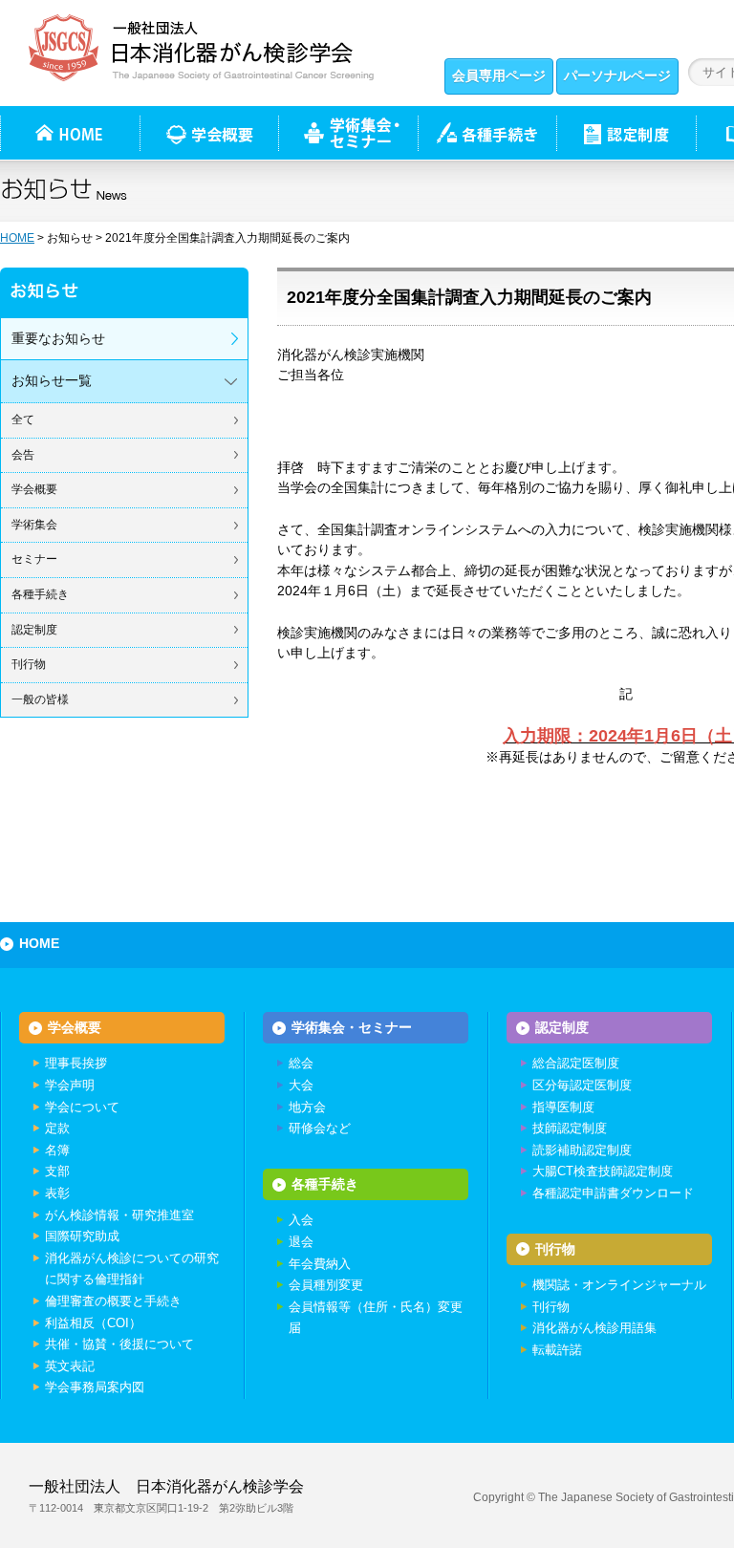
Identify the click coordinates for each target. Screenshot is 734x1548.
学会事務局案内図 (94, 1387)
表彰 (57, 1193)
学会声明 (70, 1085)
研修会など (320, 1128)
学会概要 (34, 489)
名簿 (57, 1150)
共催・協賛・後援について (119, 1344)
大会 (301, 1085)
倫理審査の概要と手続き (113, 1301)
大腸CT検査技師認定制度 (602, 1171)
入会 (301, 1220)
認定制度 (626, 133)
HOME (17, 238)
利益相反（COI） (93, 1323)
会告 (22, 455)
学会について (82, 1107)
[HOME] (70, 133)
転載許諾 (557, 1350)
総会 (301, 1063)
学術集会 (34, 524)
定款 (57, 1128)
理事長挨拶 (76, 1063)
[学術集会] (348, 133)
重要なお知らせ (58, 338)
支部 (57, 1171)
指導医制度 (563, 1107)
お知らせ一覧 (51, 380)
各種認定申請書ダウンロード (613, 1193)
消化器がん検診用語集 (594, 1328)
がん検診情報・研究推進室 (119, 1215)
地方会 (307, 1107)
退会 (301, 1242)
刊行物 (28, 664)
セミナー (34, 559)
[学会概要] (209, 133)
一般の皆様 (40, 699)
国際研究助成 (82, 1236)
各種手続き (487, 133)
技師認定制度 (569, 1128)
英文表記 (70, 1366)
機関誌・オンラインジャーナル (619, 1285)
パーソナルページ (617, 75)
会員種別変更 (326, 1285)
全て (22, 419)
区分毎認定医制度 (582, 1085)
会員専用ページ (499, 75)
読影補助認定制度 (582, 1150)
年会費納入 (320, 1264)
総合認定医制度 (575, 1063)
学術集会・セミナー (351, 1027)
